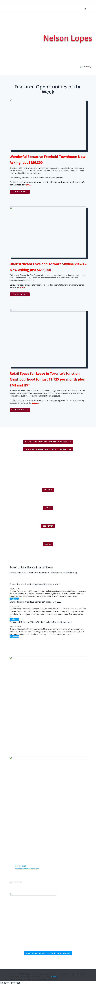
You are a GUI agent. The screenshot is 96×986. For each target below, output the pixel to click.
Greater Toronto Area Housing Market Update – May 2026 (35, 602)
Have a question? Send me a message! (48, 953)
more (48, 544)
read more (14, 599)
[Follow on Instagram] (21, 875)
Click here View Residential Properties (48, 442)
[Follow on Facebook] (11, 875)
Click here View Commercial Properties (48, 449)
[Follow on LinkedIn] (30, 875)
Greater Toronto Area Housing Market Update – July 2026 (35, 584)
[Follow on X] (16, 875)
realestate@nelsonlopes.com (27, 868)
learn (48, 508)
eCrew (53, 976)
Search (48, 489)
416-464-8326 (20, 866)
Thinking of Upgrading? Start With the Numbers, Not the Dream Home (41, 622)
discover (48, 526)
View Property (19, 191)
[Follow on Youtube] (25, 875)
